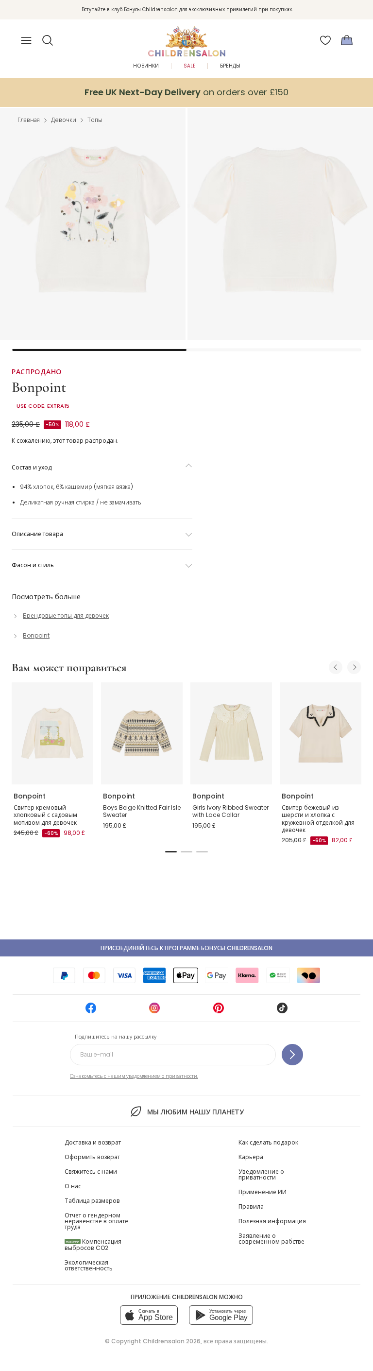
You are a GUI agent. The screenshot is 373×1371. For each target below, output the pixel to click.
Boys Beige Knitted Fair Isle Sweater (142, 811)
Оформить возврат (92, 1157)
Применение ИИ (262, 1192)
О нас (73, 1186)
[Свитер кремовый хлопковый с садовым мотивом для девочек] (52, 733)
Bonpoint (39, 387)
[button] (47, 40)
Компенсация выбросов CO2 (93, 1244)
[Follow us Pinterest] (218, 1011)
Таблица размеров (92, 1201)
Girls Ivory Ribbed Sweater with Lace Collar (230, 811)
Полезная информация (272, 1221)
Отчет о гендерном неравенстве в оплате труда (96, 1221)
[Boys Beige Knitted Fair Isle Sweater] (142, 733)
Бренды (230, 65)
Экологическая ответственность (89, 1265)
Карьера (250, 1157)
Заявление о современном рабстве (271, 1239)
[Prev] (335, 667)
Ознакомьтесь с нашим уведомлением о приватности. (134, 1076)
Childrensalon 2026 (172, 1341)
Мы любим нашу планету (195, 1112)
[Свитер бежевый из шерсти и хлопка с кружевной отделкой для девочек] (320, 733)
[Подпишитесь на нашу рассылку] (292, 1054)
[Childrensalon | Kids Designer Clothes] (186, 37)
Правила (251, 1206)
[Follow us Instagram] (154, 1011)
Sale (189, 65)
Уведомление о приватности (261, 1174)
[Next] (354, 667)
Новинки (146, 65)
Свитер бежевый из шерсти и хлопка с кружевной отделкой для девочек (318, 819)
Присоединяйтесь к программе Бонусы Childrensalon (186, 948)
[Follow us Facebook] (90, 1011)
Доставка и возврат (93, 1142)
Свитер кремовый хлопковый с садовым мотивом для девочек (45, 815)
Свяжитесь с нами (91, 1171)
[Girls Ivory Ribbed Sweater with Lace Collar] (231, 733)
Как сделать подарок (268, 1142)
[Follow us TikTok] (282, 1011)
